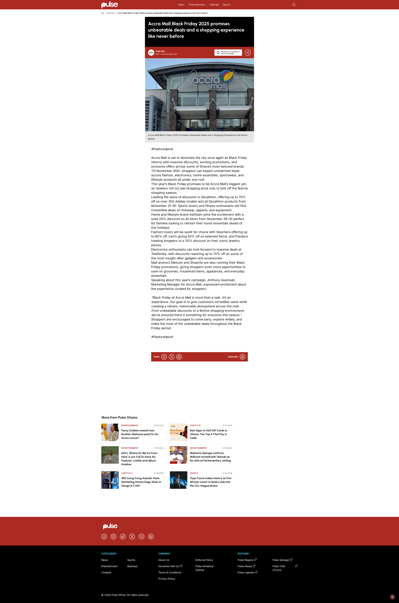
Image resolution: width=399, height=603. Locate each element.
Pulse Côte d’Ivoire (279, 568)
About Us (163, 559)
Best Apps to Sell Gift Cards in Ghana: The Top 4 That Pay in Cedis (208, 434)
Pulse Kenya (245, 566)
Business (111, 13)
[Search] (294, 4)
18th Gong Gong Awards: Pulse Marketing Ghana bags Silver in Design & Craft (141, 481)
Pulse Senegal (281, 559)
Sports (226, 4)
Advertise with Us (168, 566)
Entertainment (197, 4)
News (181, 4)
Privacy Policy (166, 578)
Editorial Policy (204, 559)
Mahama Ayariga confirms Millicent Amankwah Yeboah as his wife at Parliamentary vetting (210, 456)
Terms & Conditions (169, 572)
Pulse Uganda (246, 572)
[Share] (248, 52)
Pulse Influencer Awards (204, 568)
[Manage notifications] (392, 596)
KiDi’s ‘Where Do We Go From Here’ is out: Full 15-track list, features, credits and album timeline (139, 458)
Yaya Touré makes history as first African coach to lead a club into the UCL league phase (210, 481)
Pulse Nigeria (245, 559)
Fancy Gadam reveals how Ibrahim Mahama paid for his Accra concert (139, 434)
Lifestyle (214, 4)
